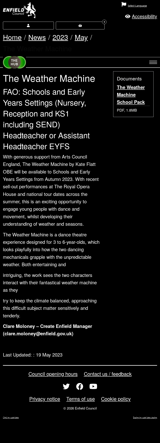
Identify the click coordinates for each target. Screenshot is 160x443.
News (37, 37)
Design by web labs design (145, 417)
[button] (141, 16)
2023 (60, 37)
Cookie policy (116, 398)
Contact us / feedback (108, 373)
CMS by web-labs (11, 417)
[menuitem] (100, 7)
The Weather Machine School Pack (131, 94)
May (81, 37)
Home (12, 37)
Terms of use (80, 398)
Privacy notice (44, 398)
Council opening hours (53, 373)
